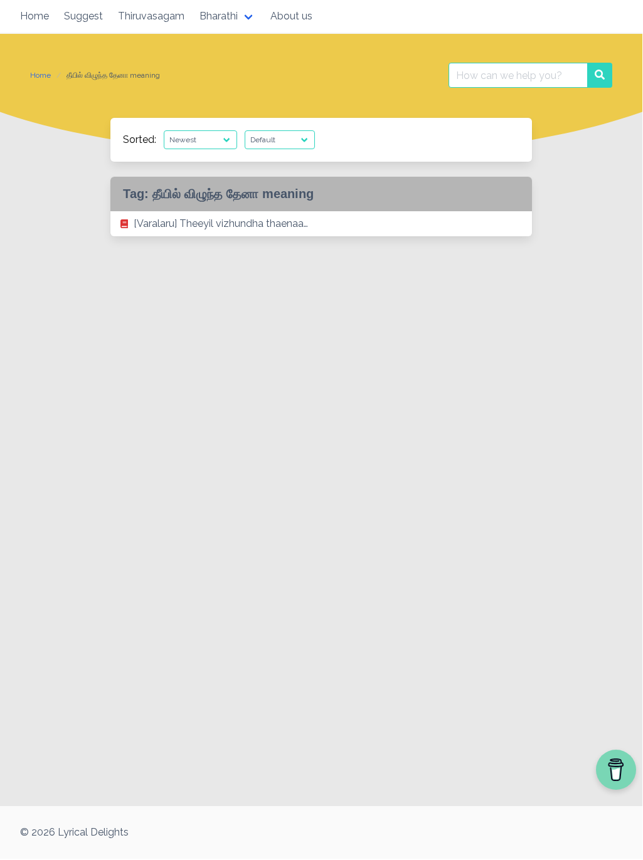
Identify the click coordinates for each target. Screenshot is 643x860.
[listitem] (321, 223)
